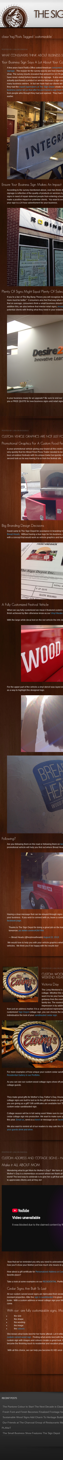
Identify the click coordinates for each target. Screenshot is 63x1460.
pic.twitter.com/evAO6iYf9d (31, 930)
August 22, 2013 (51, 937)
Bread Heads (13, 534)
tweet (37, 1119)
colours (21, 1328)
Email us (20, 1119)
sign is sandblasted (43, 1297)
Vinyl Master (56, 613)
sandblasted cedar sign (46, 1015)
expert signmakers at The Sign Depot (37, 87)
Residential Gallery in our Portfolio (23, 1075)
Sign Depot (24, 1012)
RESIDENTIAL (50, 1281)
